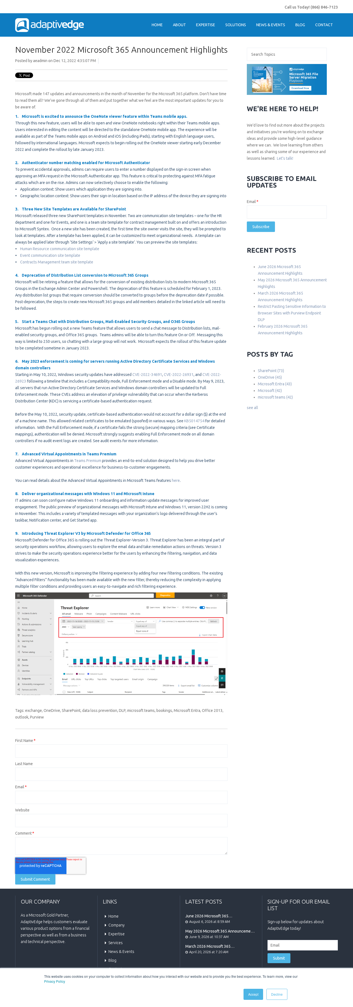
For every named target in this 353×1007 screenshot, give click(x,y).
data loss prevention (99, 710)
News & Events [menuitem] (270, 25)
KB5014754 (194, 421)
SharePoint (71, 710)
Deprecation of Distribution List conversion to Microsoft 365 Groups (85, 275)
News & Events (121, 951)
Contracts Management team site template (56, 262)
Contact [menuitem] (324, 25)
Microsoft (270, 390)
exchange (33, 710)
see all (252, 407)
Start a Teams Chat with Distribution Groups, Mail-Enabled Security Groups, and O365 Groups (109, 321)
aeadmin (40, 60)
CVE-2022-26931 (179, 374)
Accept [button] (253, 994)
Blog (112, 960)
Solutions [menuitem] (235, 25)
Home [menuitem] (157, 25)
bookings (164, 710)
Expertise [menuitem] (205, 25)
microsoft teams (141, 710)
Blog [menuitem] (300, 25)
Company (116, 925)
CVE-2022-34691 (147, 374)
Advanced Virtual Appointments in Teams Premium (69, 454)
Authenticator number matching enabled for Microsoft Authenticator (86, 163)
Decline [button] (277, 994)
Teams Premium (87, 460)
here (176, 480)
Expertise (116, 934)
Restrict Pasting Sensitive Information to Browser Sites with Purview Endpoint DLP (292, 313)
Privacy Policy (54, 981)
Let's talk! (285, 158)
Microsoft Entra (187, 710)
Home (113, 916)
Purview (37, 717)
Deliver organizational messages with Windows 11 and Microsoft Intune (88, 494)
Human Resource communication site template (59, 249)
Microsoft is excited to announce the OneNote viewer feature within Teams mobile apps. (104, 116)
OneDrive (52, 710)
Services (115, 943)
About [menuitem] (179, 25)
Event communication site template (50, 255)
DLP (122, 710)
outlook (21, 717)
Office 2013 (212, 710)
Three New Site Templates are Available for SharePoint (75, 209)
